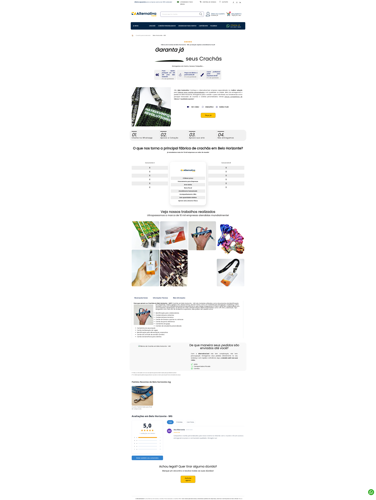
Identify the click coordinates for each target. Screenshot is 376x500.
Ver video (195, 107)
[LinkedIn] (240, 2)
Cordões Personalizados (167, 26)
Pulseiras (213, 26)
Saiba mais (224, 107)
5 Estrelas (179, 422)
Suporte (225, 2)
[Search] (196, 14)
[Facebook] (233, 2)
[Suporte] (220, 2)
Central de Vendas (209, 2)
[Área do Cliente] (208, 14)
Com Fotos (190, 422)
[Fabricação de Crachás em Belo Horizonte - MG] (202, 235)
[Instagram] (236, 2)
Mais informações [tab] (179, 298)
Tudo (170, 422)
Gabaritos (209, 107)
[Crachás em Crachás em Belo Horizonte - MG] (230, 272)
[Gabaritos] (203, 107)
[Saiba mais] (217, 107)
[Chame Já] (228, 26)
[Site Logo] (144, 14)
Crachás (152, 26)
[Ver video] (188, 107)
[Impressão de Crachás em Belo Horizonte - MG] (174, 235)
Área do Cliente (218, 14)
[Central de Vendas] (200, 2)
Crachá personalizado (143, 35)
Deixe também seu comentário (147, 458)
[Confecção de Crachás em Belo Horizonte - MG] (174, 268)
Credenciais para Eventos (187, 26)
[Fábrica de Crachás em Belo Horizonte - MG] (145, 268)
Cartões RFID (203, 26)
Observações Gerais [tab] (141, 298)
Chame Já (235, 25)
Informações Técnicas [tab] (160, 298)
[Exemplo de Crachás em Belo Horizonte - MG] (145, 235)
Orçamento (236, 14)
